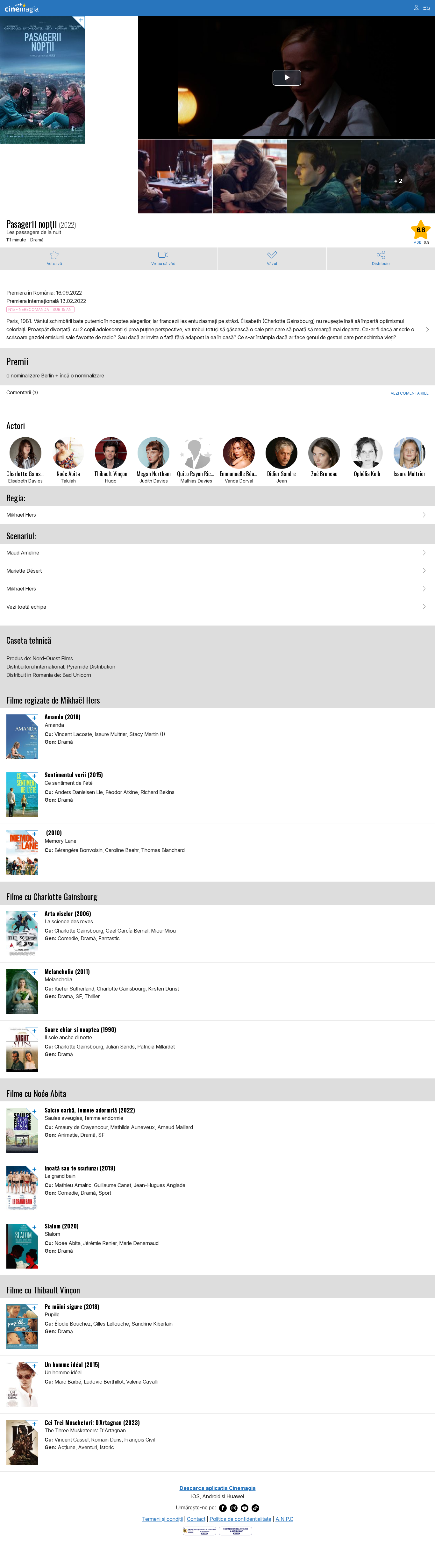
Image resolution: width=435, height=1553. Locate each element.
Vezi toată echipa (26, 607)
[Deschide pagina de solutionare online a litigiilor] (235, 1531)
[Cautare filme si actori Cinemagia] (427, 8)
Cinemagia (22, 8)
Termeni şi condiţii (162, 1519)
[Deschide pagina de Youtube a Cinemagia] (244, 1508)
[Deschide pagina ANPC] (199, 1531)
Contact (196, 1519)
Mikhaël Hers (21, 515)
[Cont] (416, 7)
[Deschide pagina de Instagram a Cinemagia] (234, 1508)
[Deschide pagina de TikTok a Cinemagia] (255, 1508)
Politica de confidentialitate (240, 1519)
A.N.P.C (284, 1519)
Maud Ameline (22, 552)
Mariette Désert (24, 571)
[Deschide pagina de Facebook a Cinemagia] (223, 1508)
